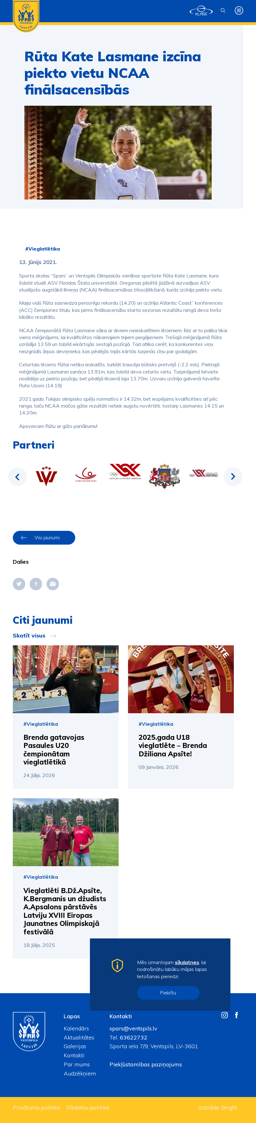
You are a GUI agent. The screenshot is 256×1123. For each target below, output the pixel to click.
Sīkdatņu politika (87, 1107)
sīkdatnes (187, 962)
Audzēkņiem (80, 1073)
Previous (17, 477)
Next (233, 477)
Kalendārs (76, 1028)
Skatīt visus (29, 635)
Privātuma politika (36, 1107)
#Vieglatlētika (42, 249)
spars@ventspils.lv (133, 1028)
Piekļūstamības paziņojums (146, 1064)
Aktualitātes (79, 1037)
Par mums (77, 1064)
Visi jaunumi (47, 538)
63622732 (132, 1037)
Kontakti (74, 1055)
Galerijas (75, 1046)
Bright (229, 1107)
